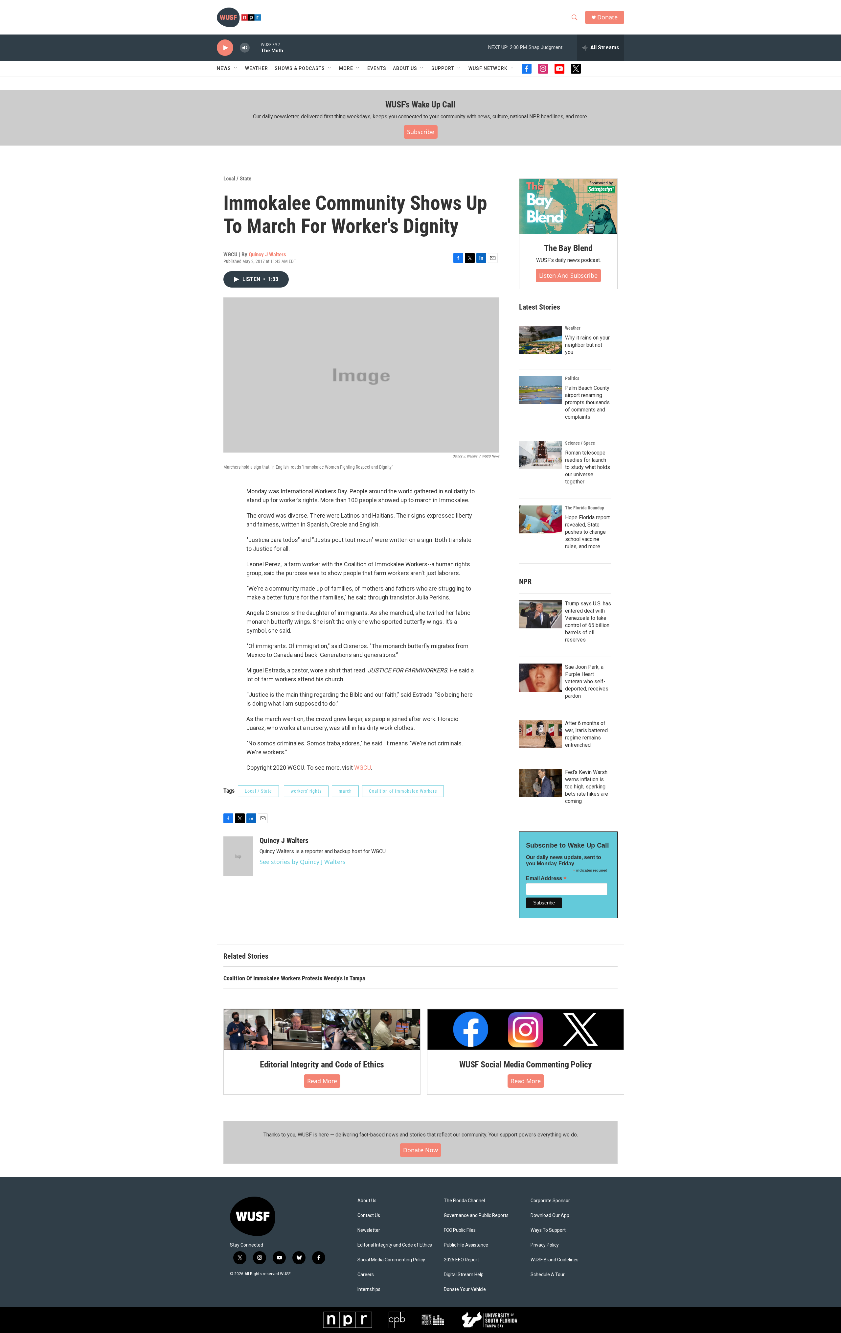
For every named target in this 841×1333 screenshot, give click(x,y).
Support (442, 68)
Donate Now (420, 1150)
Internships (368, 1289)
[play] (225, 48)
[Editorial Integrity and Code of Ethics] (322, 1029)
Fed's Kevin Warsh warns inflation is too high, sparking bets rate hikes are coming (586, 786)
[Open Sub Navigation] (236, 68)
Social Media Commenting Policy (391, 1259)
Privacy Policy (545, 1245)
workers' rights (306, 791)
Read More (322, 1081)
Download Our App (550, 1215)
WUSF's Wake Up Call (420, 104)
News (224, 68)
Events (376, 68)
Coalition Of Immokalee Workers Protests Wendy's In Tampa (294, 978)
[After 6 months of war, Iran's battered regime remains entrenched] (540, 734)
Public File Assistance (466, 1245)
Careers (365, 1274)
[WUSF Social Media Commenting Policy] (525, 1029)
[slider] (255, 47)
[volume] (244, 47)
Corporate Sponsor (550, 1200)
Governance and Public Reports (476, 1215)
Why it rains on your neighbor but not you (587, 345)
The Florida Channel (464, 1200)
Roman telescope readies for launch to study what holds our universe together (587, 467)
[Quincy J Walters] (238, 856)
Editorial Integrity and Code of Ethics (322, 1064)
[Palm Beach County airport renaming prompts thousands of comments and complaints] (540, 390)
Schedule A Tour (548, 1274)
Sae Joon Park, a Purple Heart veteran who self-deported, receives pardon (586, 681)
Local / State (237, 178)
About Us (366, 1200)
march (345, 791)
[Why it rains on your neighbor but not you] (540, 340)
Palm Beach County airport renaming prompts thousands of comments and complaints (587, 402)
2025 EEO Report (461, 1259)
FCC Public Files (460, 1230)
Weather (256, 68)
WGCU (362, 767)
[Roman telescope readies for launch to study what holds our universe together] (540, 455)
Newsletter (368, 1230)
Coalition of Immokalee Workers (403, 791)
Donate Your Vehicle (465, 1289)
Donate (607, 17)
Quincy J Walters (267, 254)
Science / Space (580, 443)
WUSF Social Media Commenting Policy (525, 1064)
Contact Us (368, 1215)
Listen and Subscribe (568, 275)
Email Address (546, 878)
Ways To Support (548, 1230)
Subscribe (420, 132)
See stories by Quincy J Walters (303, 862)
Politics (572, 378)
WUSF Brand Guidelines (555, 1259)
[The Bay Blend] (568, 206)
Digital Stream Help (464, 1274)
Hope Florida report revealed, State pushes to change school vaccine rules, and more (587, 532)
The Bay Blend (568, 248)
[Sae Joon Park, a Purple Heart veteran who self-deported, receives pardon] (540, 678)
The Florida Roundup (584, 507)
